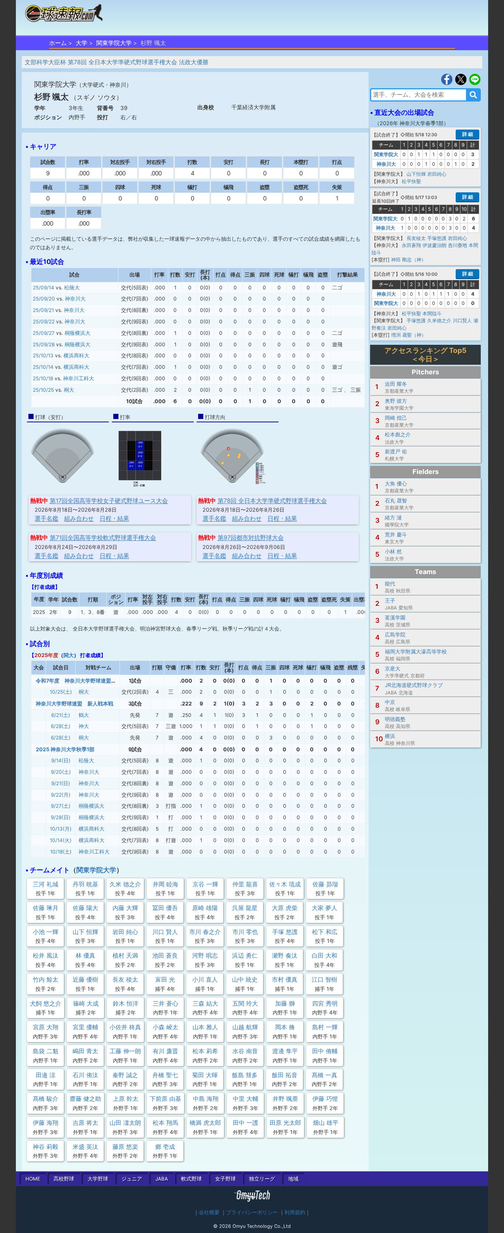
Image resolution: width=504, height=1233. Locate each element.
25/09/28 (44, 344)
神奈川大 (75, 299)
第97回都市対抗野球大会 (251, 537)
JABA (161, 1179)
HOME (32, 1179)
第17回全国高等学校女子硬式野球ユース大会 (109, 500)
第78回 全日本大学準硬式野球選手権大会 (272, 500)
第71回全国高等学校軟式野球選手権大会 (103, 537)
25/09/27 (44, 333)
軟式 (191, 1179)
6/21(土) (60, 715)
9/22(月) (60, 795)
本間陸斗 (432, 313)
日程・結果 (114, 518)
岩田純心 (436, 174)
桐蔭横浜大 (77, 333)
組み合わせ (79, 518)
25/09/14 (43, 288)
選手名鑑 (46, 518)
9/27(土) (60, 806)
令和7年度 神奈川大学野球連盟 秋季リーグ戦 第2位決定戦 (106, 680)
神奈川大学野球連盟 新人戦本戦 (74, 703)
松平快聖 (411, 181)
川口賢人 (462, 320)
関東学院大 (386, 154)
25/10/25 (43, 390)
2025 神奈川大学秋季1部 (65, 749)
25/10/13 (43, 355)
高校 (63, 1179)
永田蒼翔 (411, 245)
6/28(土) (60, 726)
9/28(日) (60, 817)
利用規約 (294, 1212)
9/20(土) (61, 772)
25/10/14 (43, 367)
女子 (225, 1179)
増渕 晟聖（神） (408, 335)
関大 (68, 655)
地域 (293, 1179)
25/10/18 (43, 378)
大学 (81, 43)
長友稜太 (416, 238)
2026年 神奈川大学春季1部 (411, 123)
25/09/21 (43, 310)
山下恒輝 (416, 174)
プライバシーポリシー (252, 1212)
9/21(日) (60, 783)
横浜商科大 (76, 355)
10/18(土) (61, 852)
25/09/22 (44, 321)
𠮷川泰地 (457, 245)
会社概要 (209, 1212)
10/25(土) (61, 692)
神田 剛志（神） (408, 259)
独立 (262, 1179)
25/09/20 (44, 299)
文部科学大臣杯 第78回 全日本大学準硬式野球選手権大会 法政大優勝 (116, 62)
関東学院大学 (114, 43)
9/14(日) (60, 760)
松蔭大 (72, 288)
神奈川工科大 (78, 378)
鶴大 (84, 715)
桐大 (69, 390)
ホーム (58, 43)
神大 (84, 726)
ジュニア (131, 1179)
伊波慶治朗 (434, 245)
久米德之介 (439, 320)
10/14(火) (61, 840)
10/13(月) (61, 829)
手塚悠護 (436, 238)
